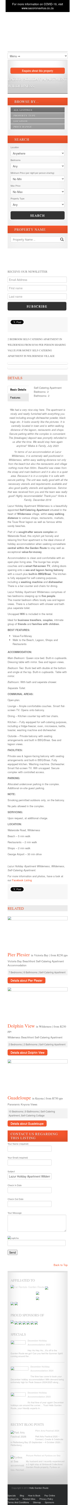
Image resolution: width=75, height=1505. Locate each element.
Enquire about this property (37, 70)
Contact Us (13, 1498)
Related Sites (29, 1498)
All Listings (23, 110)
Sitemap (37, 1502)
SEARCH (21, 139)
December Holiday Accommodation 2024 (41, 1368)
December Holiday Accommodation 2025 (39, 1342)
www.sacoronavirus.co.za (38, 8)
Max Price (15, 185)
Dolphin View (22, 1026)
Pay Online (49, 1495)
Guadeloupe (20, 1097)
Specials (12, 1495)
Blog (22, 1495)
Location (21, 121)
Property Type (25, 115)
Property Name (29, 229)
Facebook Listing (22, 880)
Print (13, 327)
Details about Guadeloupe (27, 1123)
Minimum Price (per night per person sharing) (32, 172)
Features (15, 397)
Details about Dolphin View (27, 1052)
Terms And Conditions (18, 1502)
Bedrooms (16, 160)
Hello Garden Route (38, 1487)
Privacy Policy (46, 1498)
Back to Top (60, 1265)
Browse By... (26, 101)
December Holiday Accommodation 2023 (39, 1394)
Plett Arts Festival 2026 (47, 1430)
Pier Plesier (19, 954)
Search (37, 215)
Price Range (23, 126)
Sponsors (49, 1502)
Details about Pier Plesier (26, 980)
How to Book (34, 1495)
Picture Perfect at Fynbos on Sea (43, 1455)
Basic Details (18, 389)
